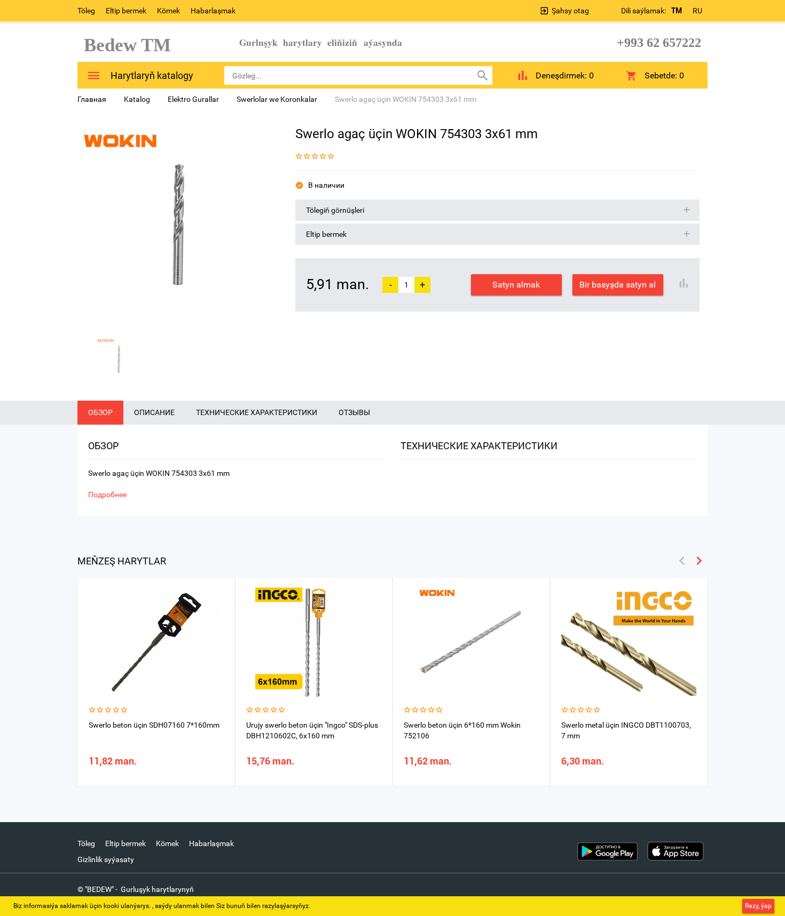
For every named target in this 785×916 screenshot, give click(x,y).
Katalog (137, 99)
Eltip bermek (126, 10)
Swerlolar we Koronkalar (277, 99)
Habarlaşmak (213, 10)
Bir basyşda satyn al (617, 285)
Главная (91, 99)
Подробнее (107, 494)
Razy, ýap (758, 906)
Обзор (100, 412)
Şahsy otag (570, 10)
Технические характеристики (256, 412)
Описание (154, 412)
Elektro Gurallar (193, 99)
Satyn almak (516, 285)
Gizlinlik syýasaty (105, 859)
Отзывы (354, 412)
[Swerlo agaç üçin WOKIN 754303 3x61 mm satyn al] (178, 224)
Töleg (86, 10)
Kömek (168, 10)
